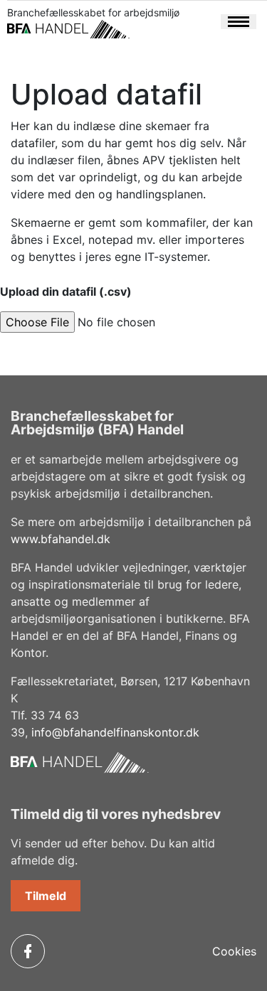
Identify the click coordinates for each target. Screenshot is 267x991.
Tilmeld (45, 896)
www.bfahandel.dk (60, 539)
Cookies (234, 951)
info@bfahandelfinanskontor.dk (115, 732)
